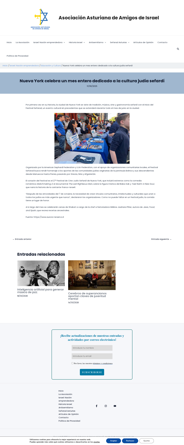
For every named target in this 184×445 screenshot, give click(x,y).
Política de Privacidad (17, 55)
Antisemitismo (96, 42)
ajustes (96, 442)
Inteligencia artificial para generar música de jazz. (40, 291)
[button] (63, 42)
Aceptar (113, 440)
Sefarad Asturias (118, 42)
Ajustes (146, 440)
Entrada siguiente (161, 239)
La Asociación (22, 42)
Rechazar (130, 440)
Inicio (9, 42)
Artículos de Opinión (143, 42)
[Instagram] (106, 406)
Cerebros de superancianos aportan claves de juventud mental (87, 296)
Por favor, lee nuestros (93, 363)
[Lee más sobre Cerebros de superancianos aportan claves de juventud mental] (92, 275)
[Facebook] (96, 406)
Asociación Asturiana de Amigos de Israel (109, 17)
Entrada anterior (22, 239)
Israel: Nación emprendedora (47, 42)
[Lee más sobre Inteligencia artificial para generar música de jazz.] (41, 273)
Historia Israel (75, 42)
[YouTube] (115, 406)
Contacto (162, 42)
